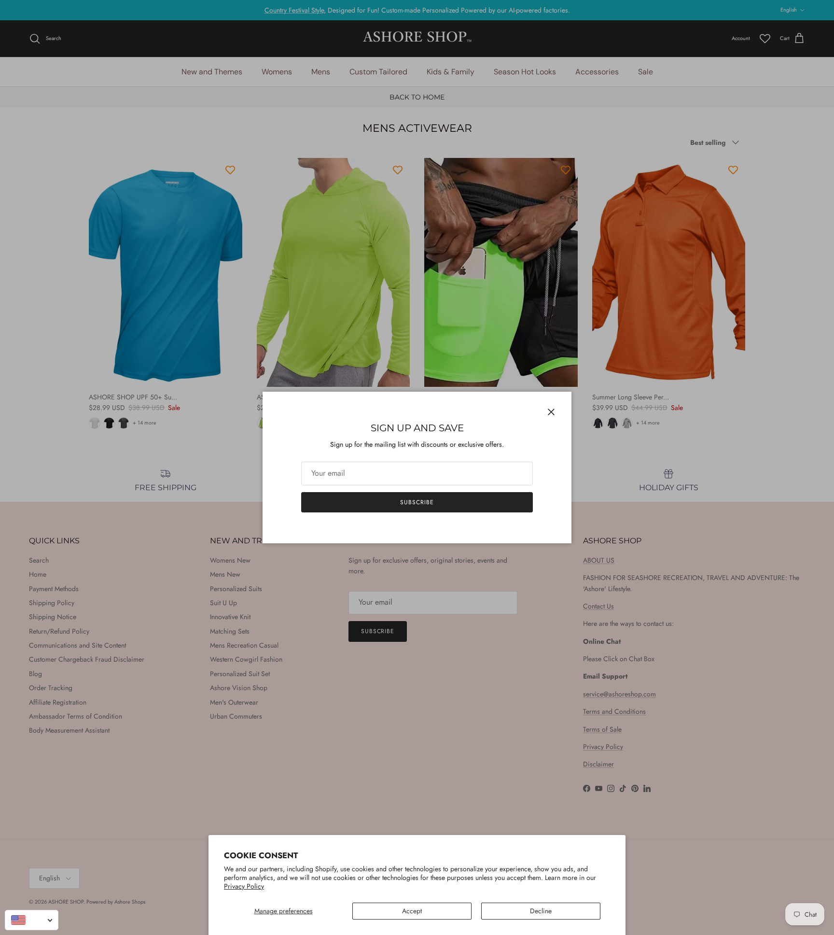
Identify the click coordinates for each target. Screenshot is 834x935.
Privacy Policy (244, 886)
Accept (412, 911)
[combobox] (31, 920)
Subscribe (417, 502)
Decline (541, 911)
